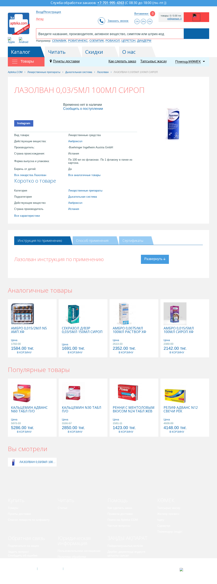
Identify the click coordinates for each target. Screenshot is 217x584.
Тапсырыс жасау (153, 61)
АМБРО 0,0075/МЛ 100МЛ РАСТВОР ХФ (129, 330)
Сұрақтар (163, 525)
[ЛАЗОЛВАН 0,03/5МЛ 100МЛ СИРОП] (13, 462)
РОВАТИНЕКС (78, 40)
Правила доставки (120, 513)
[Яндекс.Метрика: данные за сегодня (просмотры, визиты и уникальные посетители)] (192, 569)
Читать (56, 51)
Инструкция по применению (40, 240)
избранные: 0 (174, 19)
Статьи (62, 508)
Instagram (23, 123)
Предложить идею (20, 561)
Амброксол (75, 141)
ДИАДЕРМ (144, 40)
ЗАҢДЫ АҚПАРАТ (127, 537)
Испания (73, 209)
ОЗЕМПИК (96, 40)
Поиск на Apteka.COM (122, 519)
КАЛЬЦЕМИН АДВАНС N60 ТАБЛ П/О (29, 409)
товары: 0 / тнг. (171, 16)
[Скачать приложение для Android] (24, 40)
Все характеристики (27, 215)
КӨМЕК (165, 500)
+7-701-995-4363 (110, 3)
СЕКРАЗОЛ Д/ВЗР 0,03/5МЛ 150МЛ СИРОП (82, 330)
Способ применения (92, 240)
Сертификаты (132, 240)
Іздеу (160, 519)
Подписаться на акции (23, 545)
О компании (50, 568)
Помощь (117, 500)
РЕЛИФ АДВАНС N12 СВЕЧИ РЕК (181, 409)
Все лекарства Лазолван (30, 175)
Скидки (94, 51)
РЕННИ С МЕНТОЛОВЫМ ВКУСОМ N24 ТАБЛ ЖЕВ (133, 409)
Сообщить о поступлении (83, 108)
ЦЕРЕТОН (128, 40)
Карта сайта (76, 568)
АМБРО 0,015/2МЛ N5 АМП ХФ (29, 330)
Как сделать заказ (122, 61)
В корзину (24, 352)
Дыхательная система (82, 196)
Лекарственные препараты (85, 190)
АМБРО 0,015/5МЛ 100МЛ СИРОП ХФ (179, 330)
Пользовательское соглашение (79, 550)
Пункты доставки (66, 61)
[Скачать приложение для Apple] (12, 40)
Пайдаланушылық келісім (125, 545)
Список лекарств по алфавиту (29, 519)
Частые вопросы (118, 525)
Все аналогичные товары (84, 175)
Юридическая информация (74, 540)
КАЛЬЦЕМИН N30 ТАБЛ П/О (81, 409)
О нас (129, 51)
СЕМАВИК (59, 40)
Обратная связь (26, 537)
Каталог (20, 51)
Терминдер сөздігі (169, 531)
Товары (13, 508)
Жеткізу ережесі (168, 513)
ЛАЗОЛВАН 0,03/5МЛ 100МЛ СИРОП (37, 462)
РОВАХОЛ (113, 40)
